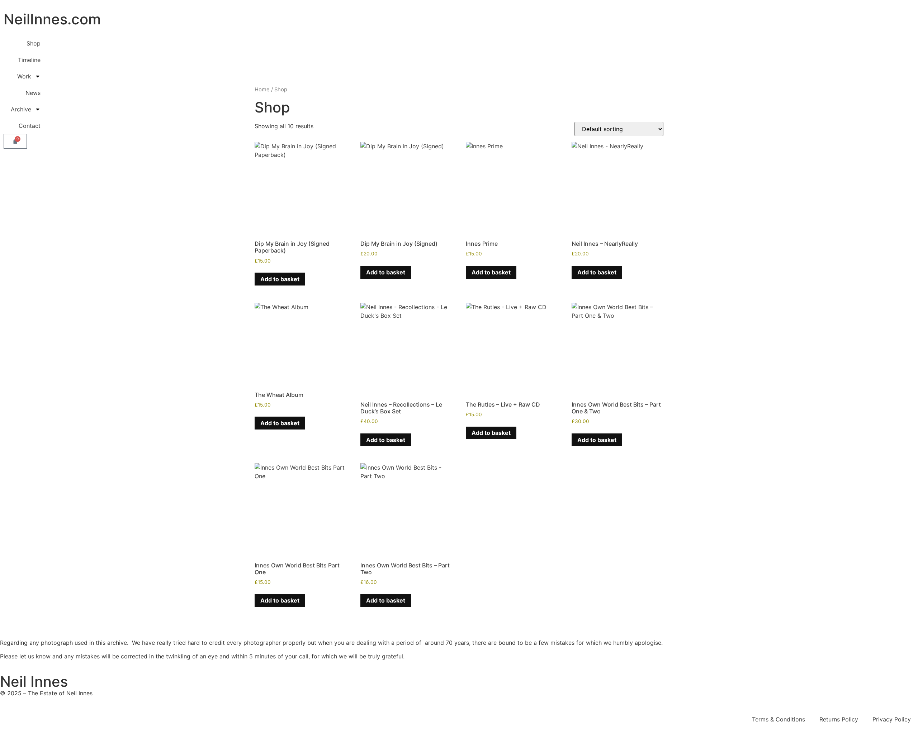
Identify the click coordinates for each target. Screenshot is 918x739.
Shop (34, 43)
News (33, 92)
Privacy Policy (891, 719)
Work (24, 76)
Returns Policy (838, 719)
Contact (30, 125)
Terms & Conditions (778, 719)
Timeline (29, 59)
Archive (21, 109)
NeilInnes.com (52, 19)
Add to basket (279, 279)
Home (262, 89)
